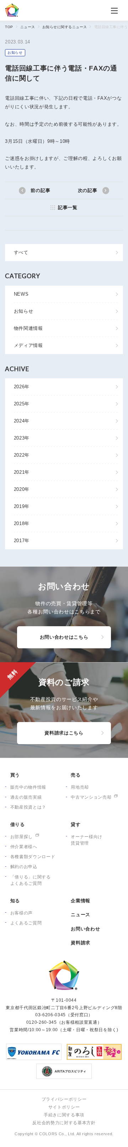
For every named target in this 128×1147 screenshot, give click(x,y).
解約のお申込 (23, 866)
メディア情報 (28, 345)
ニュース (27, 27)
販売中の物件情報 (28, 787)
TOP (9, 27)
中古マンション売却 (91, 797)
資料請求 (80, 942)
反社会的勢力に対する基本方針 (63, 1123)
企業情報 (80, 900)
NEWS (21, 294)
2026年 (22, 386)
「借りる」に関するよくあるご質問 (30, 880)
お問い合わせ (85, 928)
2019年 (22, 506)
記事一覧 (67, 207)
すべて (21, 252)
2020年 (22, 489)
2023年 (22, 438)
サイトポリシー (64, 1107)
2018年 (22, 523)
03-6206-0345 (50, 1015)
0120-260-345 (41, 1022)
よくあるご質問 (26, 922)
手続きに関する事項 (64, 1115)
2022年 (22, 455)
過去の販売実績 (26, 797)
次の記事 (87, 190)
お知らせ (15, 53)
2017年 (22, 540)
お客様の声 (21, 912)
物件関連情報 (28, 328)
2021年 (22, 472)
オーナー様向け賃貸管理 (86, 840)
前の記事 (40, 190)
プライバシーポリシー (64, 1099)
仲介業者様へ (23, 846)
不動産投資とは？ (28, 807)
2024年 (22, 421)
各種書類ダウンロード (32, 856)
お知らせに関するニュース (64, 27)
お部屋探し (21, 836)
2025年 (22, 403)
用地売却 (80, 787)
